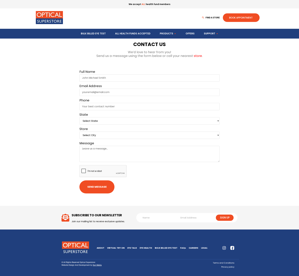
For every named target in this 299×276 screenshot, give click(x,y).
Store (83, 129)
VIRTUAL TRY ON (116, 247)
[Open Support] (217, 33)
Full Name (87, 72)
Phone (84, 100)
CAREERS (193, 247)
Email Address (90, 86)
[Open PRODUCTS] (175, 33)
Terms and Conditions (223, 263)
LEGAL (204, 247)
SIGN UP (225, 217)
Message (86, 143)
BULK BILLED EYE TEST (166, 247)
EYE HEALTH (146, 247)
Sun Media (97, 265)
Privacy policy (227, 267)
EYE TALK (132, 247)
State (83, 115)
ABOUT (100, 247)
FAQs (183, 247)
